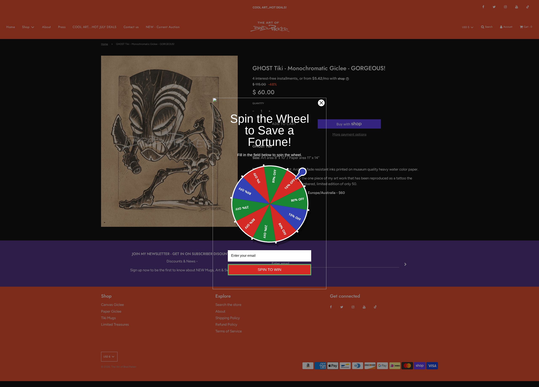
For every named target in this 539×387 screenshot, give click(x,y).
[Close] (321, 103)
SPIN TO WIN (269, 269)
